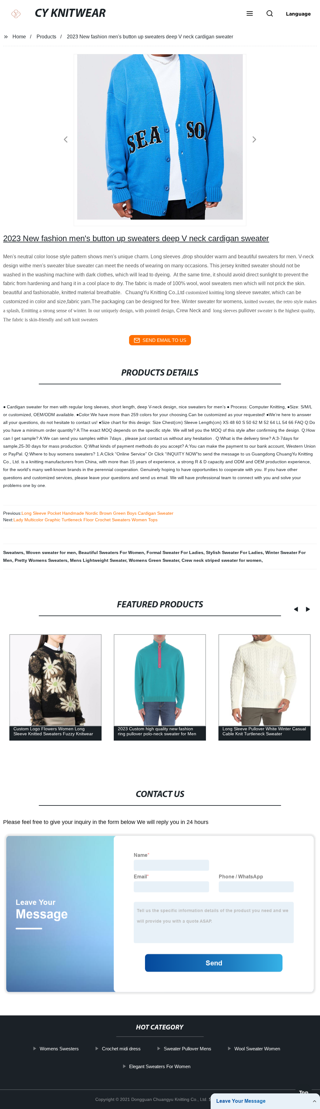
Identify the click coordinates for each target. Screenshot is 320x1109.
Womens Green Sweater (154, 560)
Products (46, 36)
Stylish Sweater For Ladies (234, 552)
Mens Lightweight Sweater (98, 560)
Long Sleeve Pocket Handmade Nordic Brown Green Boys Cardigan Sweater (97, 513)
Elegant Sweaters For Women (160, 1066)
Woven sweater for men (51, 552)
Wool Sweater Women (257, 1048)
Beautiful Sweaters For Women (111, 552)
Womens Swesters (59, 1048)
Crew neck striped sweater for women (222, 560)
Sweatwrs (13, 552)
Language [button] (298, 14)
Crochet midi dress (121, 1048)
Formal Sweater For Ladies (175, 552)
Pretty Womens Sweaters (41, 560)
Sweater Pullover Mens (187, 1048)
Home (19, 36)
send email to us (164, 340)
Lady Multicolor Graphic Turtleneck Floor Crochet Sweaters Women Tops (85, 519)
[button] (249, 14)
